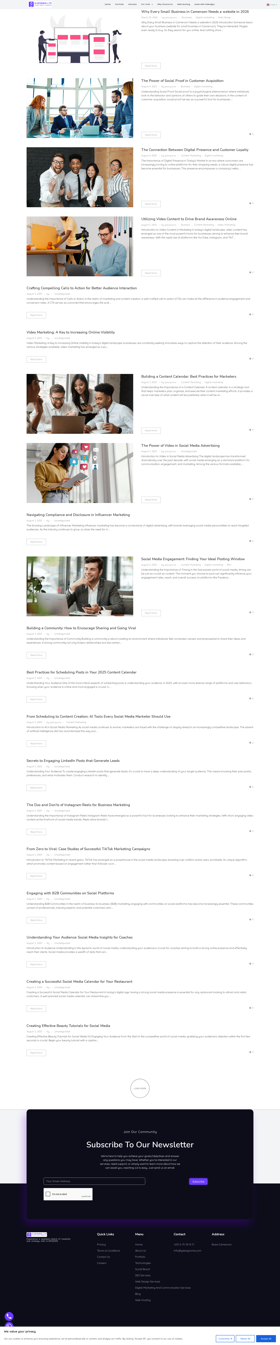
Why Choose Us (165, 4)
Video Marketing (226, 224)
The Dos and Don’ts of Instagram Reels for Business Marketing (78, 805)
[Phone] (9, 1316)
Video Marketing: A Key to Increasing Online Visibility (71, 332)
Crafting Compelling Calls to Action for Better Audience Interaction (82, 288)
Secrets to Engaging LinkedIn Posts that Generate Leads (73, 760)
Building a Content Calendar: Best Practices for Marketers (188, 376)
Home (108, 4)
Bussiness (187, 17)
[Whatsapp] (9, 1326)
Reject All (245, 1338)
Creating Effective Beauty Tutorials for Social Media (68, 1025)
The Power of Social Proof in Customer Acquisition (182, 80)
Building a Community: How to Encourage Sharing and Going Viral (81, 628)
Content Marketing (191, 155)
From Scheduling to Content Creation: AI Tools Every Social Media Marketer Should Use (98, 716)
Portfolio (119, 4)
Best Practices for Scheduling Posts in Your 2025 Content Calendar (82, 672)
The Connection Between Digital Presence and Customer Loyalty (194, 149)
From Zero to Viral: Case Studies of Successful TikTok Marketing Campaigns (88, 849)
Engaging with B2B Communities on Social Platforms (70, 893)
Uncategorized (62, 293)
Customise (224, 1338)
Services (132, 4)
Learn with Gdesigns (204, 4)
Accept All (266, 1338)
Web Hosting (183, 4)
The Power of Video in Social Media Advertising (180, 445)
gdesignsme (171, 17)
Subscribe (198, 1181)
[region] (140, 1336)
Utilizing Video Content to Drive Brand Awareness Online (189, 219)
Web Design (224, 17)
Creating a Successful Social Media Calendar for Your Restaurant (79, 981)
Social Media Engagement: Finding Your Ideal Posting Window (193, 559)
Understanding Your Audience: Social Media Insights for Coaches (80, 937)
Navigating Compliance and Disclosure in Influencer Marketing (78, 514)
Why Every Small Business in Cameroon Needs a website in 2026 (195, 11)
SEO (229, 564)
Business (185, 86)
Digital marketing (205, 17)
